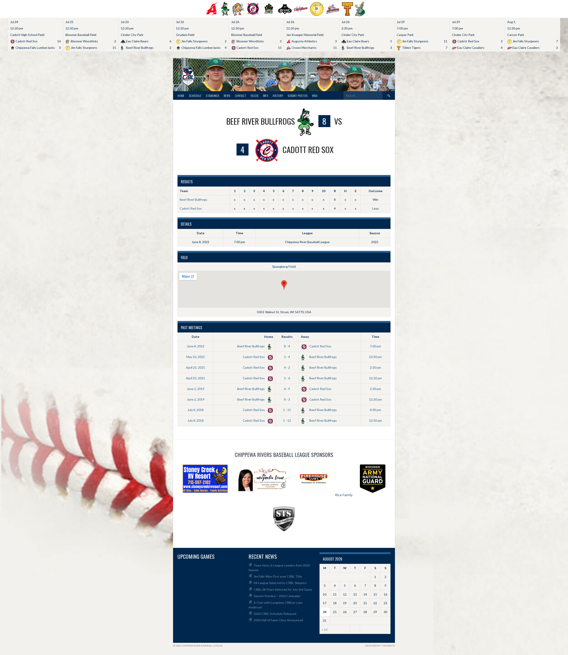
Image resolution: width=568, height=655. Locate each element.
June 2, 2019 (195, 389)
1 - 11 (287, 410)
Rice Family (344, 495)
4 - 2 (287, 367)
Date (195, 336)
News (227, 95)
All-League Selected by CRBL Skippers (280, 583)
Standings (212, 95)
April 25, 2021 (195, 367)
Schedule (195, 95)
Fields (254, 95)
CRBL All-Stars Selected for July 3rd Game (283, 589)
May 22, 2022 (195, 357)
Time (375, 336)
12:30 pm (375, 357)
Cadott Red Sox (191, 208)
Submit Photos (298, 95)
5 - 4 (287, 357)
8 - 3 (287, 399)
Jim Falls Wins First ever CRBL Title (278, 576)
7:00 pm (375, 346)
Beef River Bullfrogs (193, 199)
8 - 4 (287, 346)
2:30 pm (375, 367)
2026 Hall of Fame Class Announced (278, 620)
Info (265, 95)
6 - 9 (287, 389)
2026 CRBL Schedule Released (275, 614)
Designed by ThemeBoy (380, 645)
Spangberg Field (284, 266)
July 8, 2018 (195, 410)
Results (287, 336)
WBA (315, 95)
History (278, 95)
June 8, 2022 (195, 346)
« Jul (324, 629)
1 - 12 (287, 420)
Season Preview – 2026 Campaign (277, 596)
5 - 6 (287, 378)
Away (305, 336)
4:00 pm (375, 410)
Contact (240, 95)
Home (181, 95)
